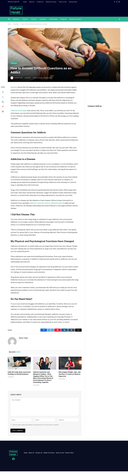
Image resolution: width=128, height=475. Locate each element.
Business (16, 19)
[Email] (3, 111)
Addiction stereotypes (19, 110)
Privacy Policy (73, 2)
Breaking (14, 63)
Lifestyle (43, 19)
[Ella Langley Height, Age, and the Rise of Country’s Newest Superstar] (70, 363)
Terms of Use (63, 2)
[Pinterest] (3, 106)
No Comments (38, 77)
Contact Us (40, 2)
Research (14, 87)
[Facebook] (3, 92)
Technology (53, 19)
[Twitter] (3, 97)
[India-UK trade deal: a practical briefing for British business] (19, 363)
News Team (19, 77)
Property (63, 19)
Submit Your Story (51, 2)
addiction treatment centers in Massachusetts (46, 203)
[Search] (119, 19)
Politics (34, 19)
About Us (31, 2)
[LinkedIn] (3, 102)
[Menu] (9, 19)
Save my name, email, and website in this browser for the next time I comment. (35, 425)
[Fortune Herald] (16, 10)
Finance (25, 19)
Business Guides (75, 19)
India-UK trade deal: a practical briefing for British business (19, 373)
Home (25, 2)
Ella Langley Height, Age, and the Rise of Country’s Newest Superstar (69, 374)
